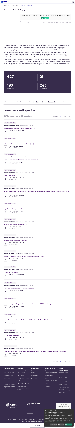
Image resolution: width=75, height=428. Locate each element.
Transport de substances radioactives (63, 380)
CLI (45, 381)
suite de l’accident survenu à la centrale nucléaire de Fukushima (48, 61)
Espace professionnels (63, 369)
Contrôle (20, 368)
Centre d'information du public (37, 377)
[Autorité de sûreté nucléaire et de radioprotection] (6, 2)
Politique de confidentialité (29, 421)
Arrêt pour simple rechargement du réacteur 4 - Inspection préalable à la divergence (29, 304)
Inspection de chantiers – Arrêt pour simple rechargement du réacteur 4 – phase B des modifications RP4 (35, 351)
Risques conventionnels (11, 272)
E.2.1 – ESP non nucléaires (11, 335)
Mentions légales (42, 421)
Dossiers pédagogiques (36, 370)
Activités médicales (63, 374)
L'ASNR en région (21, 372)
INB (55, 49)
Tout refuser (61, 424)
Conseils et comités (49, 378)
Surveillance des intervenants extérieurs (16, 240)
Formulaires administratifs (64, 387)
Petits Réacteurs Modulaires (23, 378)
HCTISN (46, 383)
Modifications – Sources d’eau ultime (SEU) (16, 224)
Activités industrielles (63, 375)
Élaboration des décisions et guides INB (9, 387)
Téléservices (61, 389)
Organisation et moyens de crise (13, 209)
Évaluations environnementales (7, 382)
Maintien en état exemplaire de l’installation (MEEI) (19, 144)
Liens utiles (47, 386)
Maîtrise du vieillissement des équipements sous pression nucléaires (24, 256)
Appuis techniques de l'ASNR (51, 380)
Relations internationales (50, 370)
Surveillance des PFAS (22, 381)
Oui (42, 18)
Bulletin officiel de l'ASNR (9, 372)
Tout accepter (68, 424)
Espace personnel (12, 419)
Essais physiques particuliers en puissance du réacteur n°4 (21, 159)
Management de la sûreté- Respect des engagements (19, 128)
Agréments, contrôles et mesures (64, 382)
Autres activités (50, 368)
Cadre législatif (7, 378)
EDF (32, 45)
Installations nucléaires (63, 372)
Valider (30, 411)
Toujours (47, 18)
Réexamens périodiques (22, 377)
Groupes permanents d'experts (51, 372)
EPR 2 (19, 380)
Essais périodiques (9, 175)
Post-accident (48, 377)
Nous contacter (34, 378)
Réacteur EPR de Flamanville (23, 383)
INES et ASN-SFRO (21, 375)
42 (65, 116)
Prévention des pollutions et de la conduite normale (19, 288)
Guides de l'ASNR (7, 377)
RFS (4, 380)
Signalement (32, 419)
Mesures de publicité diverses (9, 384)
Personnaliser (54, 424)
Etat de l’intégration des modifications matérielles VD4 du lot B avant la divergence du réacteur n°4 (33, 319)
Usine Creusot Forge (22, 386)
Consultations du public (8, 375)
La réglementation (7, 370)
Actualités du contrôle (22, 370)
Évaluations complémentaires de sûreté (23, 389)
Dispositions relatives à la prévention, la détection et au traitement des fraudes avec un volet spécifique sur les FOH (36, 192)
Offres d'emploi (23, 419)
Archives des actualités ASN (23, 102)
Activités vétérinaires (63, 377)
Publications (33, 372)
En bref (7, 102)
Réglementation (9, 368)
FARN (6, 53)
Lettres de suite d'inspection (46, 102)
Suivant (68, 116)
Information (35, 368)
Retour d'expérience (63, 384)
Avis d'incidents (66, 102)
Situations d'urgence (49, 375)
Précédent (55, 116)
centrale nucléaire (11, 45)
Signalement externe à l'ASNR (65, 390)
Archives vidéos (34, 375)
